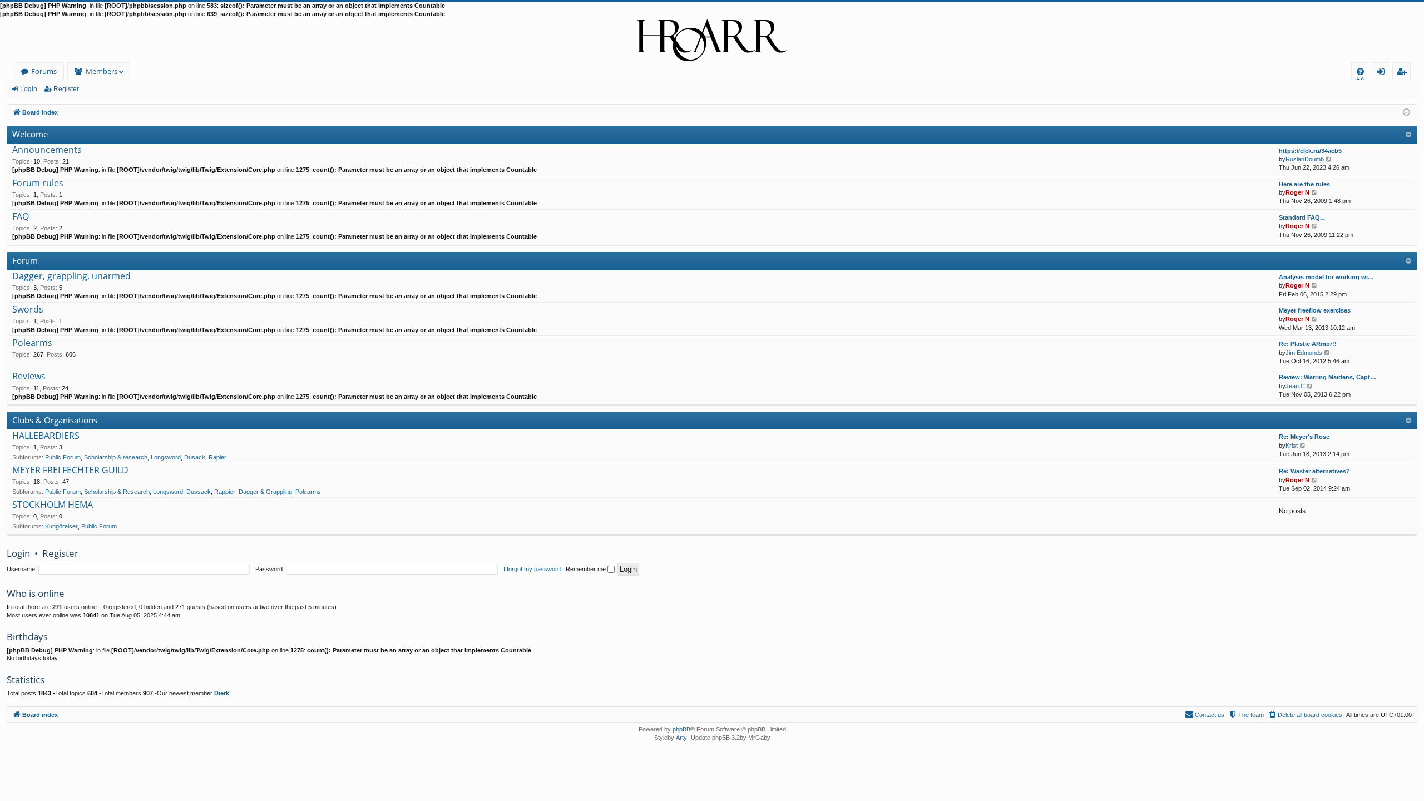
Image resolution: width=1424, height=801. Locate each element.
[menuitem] (1360, 71)
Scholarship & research (115, 457)
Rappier (224, 491)
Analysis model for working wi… (1326, 277)
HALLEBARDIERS (46, 436)
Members (101, 71)
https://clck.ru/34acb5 (1310, 150)
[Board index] (712, 40)
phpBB (681, 729)
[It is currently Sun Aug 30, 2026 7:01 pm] (1406, 111)
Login (28, 89)
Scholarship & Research (117, 491)
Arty (681, 737)
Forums (44, 71)
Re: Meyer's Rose (1304, 436)
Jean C (1295, 386)
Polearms (32, 343)
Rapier (217, 457)
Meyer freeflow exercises (1315, 310)
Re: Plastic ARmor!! (1308, 343)
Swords (27, 309)
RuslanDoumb (1304, 159)
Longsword (166, 457)
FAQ (20, 216)
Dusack (194, 457)
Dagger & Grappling (265, 491)
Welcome (30, 134)
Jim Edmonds (1303, 352)
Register (66, 89)
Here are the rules (1304, 184)
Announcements (47, 150)
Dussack (198, 491)
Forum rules (37, 183)
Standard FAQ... (1302, 217)
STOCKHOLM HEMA (52, 505)
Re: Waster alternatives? (1314, 471)
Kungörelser (61, 526)
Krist (1291, 445)
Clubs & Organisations (54, 420)
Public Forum (63, 457)
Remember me (586, 569)
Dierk (221, 693)
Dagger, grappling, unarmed (71, 276)
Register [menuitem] (1404, 73)
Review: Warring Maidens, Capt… (1327, 377)
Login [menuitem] (1383, 73)
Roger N (1297, 192)
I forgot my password (532, 569)
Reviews (29, 376)
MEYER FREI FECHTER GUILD (70, 470)
